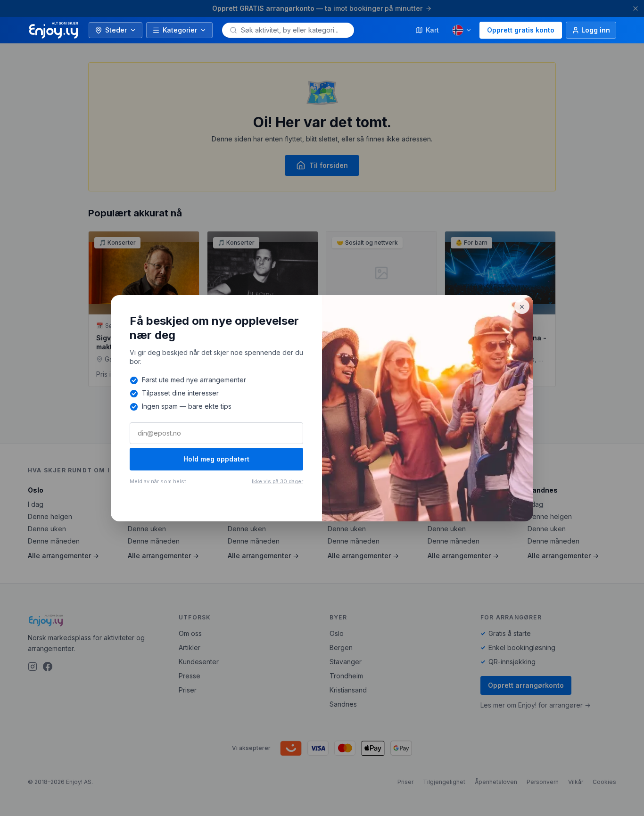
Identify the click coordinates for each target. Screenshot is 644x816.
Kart (432, 30)
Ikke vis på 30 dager (277, 481)
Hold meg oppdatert (216, 459)
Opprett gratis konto (520, 30)
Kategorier (180, 30)
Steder (116, 30)
